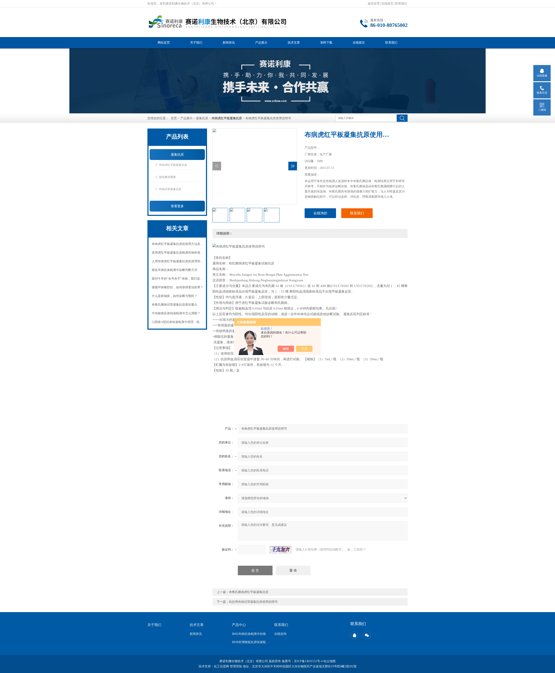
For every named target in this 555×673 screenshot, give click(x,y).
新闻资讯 (229, 42)
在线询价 (320, 213)
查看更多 (177, 206)
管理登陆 (236, 666)
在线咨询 (280, 634)
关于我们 (196, 42)
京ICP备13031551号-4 (308, 661)
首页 (174, 118)
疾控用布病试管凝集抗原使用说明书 (253, 601)
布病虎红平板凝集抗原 (173, 164)
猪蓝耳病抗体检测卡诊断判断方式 (174, 270)
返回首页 (374, 3)
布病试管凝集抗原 (170, 189)
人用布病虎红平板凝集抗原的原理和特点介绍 (178, 261)
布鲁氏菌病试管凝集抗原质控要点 (174, 304)
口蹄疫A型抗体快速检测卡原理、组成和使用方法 (178, 322)
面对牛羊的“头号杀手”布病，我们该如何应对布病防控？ (178, 278)
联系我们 (401, 3)
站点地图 (329, 661)
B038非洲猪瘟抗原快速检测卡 (250, 642)
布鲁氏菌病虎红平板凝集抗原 (248, 592)
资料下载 (326, 42)
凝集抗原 (202, 118)
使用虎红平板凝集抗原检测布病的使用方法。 (178, 252)
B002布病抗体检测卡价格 (249, 634)
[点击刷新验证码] (280, 549)
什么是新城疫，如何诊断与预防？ (174, 296)
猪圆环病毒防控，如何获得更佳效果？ (177, 287)
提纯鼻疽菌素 (167, 177)
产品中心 (239, 625)
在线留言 (387, 3)
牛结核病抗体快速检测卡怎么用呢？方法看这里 (178, 313)
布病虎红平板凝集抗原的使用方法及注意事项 (178, 244)
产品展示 (261, 42)
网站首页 (164, 42)
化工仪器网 (221, 666)
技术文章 (294, 42)
